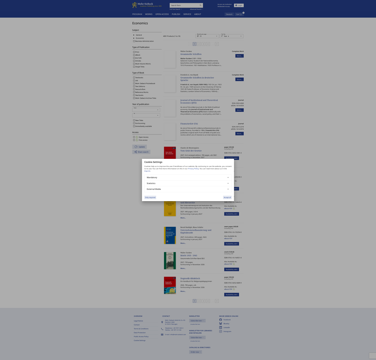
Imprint (147, 171)
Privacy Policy (193, 169)
